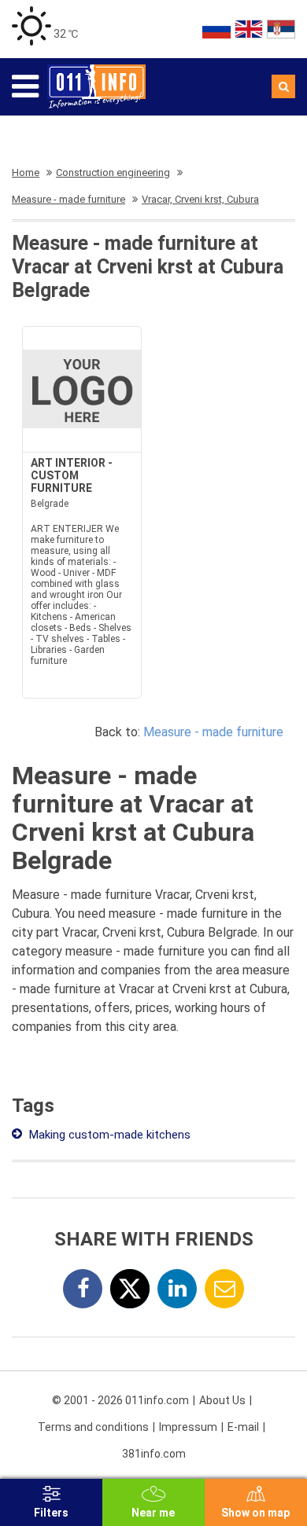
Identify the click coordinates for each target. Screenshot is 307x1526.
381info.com (154, 1453)
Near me (153, 1512)
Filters (51, 1512)
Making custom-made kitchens (108, 1135)
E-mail (243, 1427)
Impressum (188, 1427)
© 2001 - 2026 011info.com (120, 1400)
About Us (222, 1400)
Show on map (255, 1512)
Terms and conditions (93, 1427)
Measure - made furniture (213, 731)
